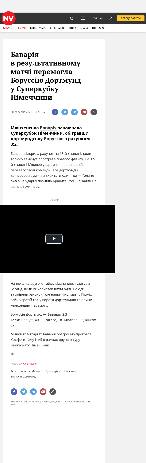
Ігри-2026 (98, 28)
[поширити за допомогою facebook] (55, 112)
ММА (42, 28)
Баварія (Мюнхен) (32, 371)
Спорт (7, 28)
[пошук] (72, 18)
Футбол (22, 28)
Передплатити (131, 18)
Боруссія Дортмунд (23, 376)
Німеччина (70, 371)
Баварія (48, 127)
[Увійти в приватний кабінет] (110, 18)
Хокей (62, 28)
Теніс (52, 28)
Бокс (33, 28)
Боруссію (53, 138)
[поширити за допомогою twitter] (64, 112)
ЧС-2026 (84, 28)
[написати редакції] (84, 112)
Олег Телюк (30, 363)
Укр (95, 18)
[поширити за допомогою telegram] (74, 112)
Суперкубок (53, 371)
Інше (72, 28)
